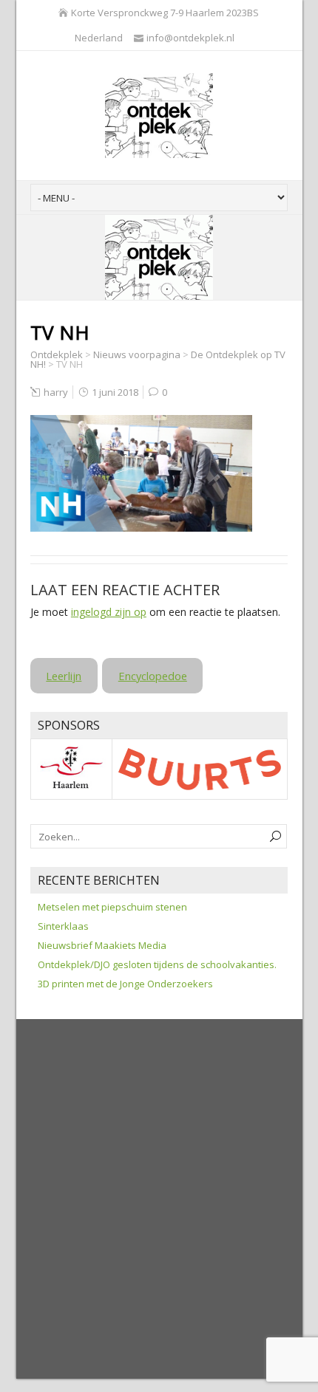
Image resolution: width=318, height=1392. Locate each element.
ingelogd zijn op (108, 612)
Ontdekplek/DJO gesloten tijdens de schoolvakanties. (157, 964)
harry (56, 392)
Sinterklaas (63, 926)
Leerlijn (63, 675)
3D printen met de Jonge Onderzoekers (125, 983)
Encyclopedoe (152, 675)
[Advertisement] (159, 1200)
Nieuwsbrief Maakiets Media (102, 945)
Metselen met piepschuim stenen (112, 906)
